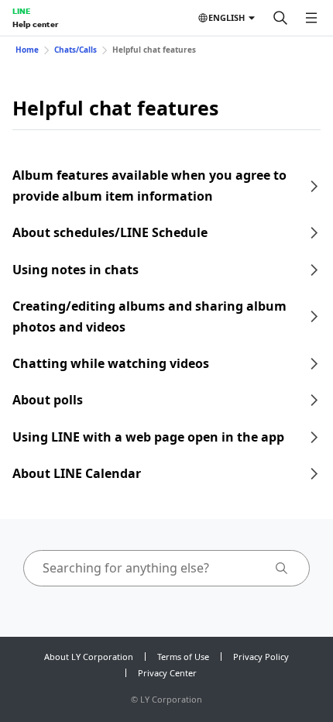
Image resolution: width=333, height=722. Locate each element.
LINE (21, 10)
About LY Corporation (88, 656)
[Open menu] (311, 17)
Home (27, 49)
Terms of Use (183, 656)
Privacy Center (167, 673)
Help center (35, 24)
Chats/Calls (75, 49)
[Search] (280, 17)
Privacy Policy (261, 656)
